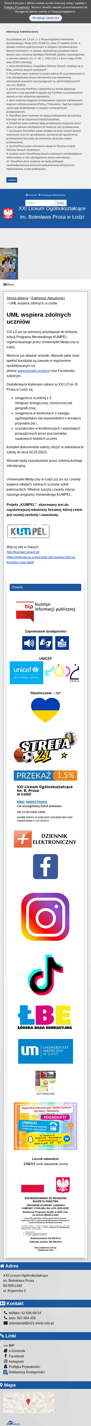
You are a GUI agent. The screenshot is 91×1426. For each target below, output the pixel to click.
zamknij (11, 180)
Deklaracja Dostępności (26, 1372)
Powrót (17, 587)
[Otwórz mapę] (28, 1402)
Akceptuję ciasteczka (45, 17)
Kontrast (32, 195)
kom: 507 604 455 (22, 1318)
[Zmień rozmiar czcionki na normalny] (58, 185)
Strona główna (18, 185)
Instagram (16, 1361)
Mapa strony (36, 185)
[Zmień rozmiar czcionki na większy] (68, 185)
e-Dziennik (16, 1351)
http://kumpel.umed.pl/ (23, 552)
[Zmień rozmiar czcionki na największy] (78, 185)
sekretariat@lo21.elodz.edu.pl (31, 1323)
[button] (13, 263)
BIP (11, 1345)
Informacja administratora (52, 195)
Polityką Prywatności (17, 7)
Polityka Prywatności (24, 1367)
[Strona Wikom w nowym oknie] (13, 1423)
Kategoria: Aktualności (48, 298)
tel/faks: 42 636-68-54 (24, 1313)
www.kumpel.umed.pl (34, 371)
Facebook (16, 1356)
